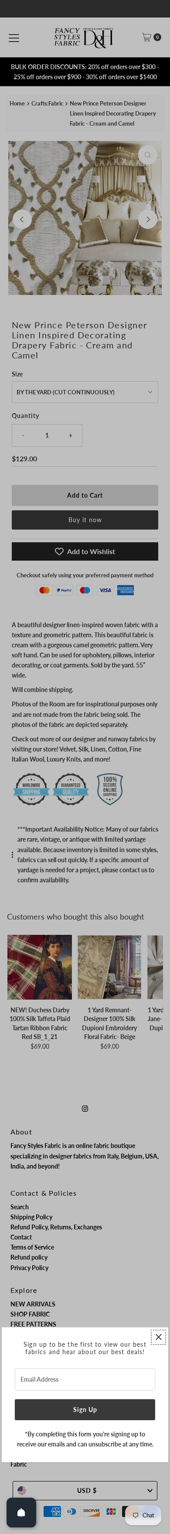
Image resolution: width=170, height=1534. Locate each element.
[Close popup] (158, 1337)
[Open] (21, 1512)
